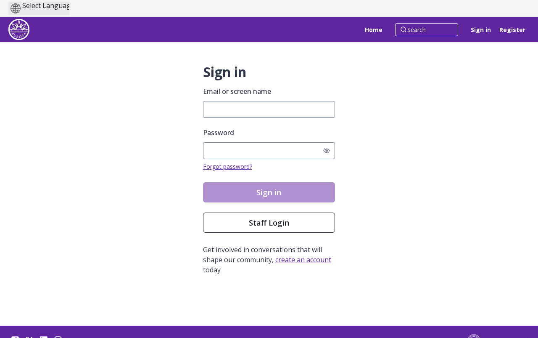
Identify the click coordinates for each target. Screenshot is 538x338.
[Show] (326, 150)
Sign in (481, 30)
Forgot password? (227, 166)
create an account (303, 259)
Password (218, 132)
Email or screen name (237, 91)
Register (512, 30)
